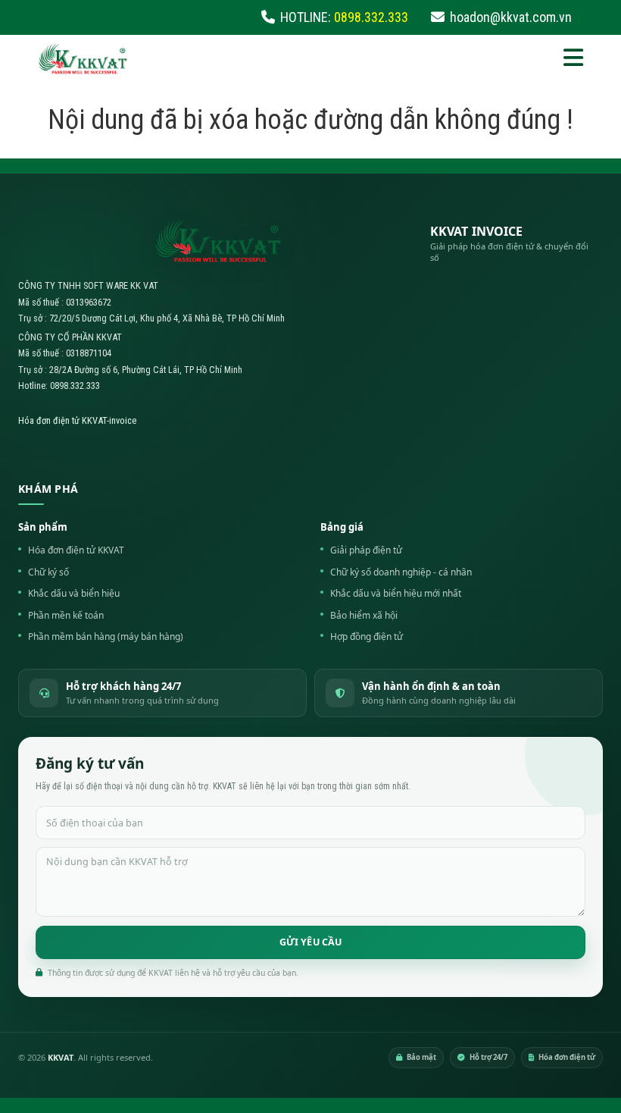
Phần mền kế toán (66, 615)
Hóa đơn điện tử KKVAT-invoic (75, 420)
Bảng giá (342, 527)
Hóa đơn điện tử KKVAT (76, 550)
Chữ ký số (48, 572)
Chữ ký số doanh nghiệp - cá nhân (401, 572)
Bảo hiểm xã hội (364, 615)
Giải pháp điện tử (366, 550)
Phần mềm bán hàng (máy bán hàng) (105, 636)
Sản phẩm (42, 527)
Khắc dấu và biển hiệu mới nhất (395, 593)
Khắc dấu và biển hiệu (74, 593)
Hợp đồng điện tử (366, 636)
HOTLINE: (344, 17)
